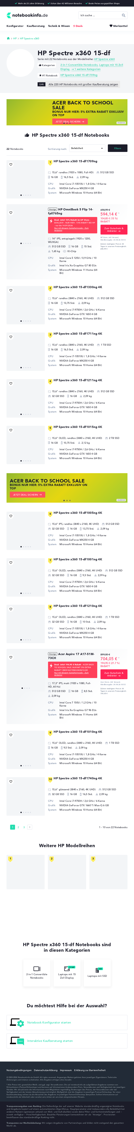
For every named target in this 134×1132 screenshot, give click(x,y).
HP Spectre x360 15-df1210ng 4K (78, 606)
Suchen (123, 15)
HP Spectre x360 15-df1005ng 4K (78, 513)
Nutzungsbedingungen (19, 1070)
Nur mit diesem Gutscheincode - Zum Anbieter (71, 229)
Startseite (8, 38)
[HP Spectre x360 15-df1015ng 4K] (26, 445)
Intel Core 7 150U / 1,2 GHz (75, 702)
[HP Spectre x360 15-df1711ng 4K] (26, 352)
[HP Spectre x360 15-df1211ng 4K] (26, 398)
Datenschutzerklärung (46, 1070)
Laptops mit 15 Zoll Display (67, 976)
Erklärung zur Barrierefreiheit (89, 1070)
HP (15, 38)
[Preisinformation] (119, 213)
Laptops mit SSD (97, 975)
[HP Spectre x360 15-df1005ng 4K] (26, 531)
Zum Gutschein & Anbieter (113, 229)
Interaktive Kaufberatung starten (50, 1041)
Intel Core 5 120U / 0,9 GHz (75, 257)
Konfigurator (15, 26)
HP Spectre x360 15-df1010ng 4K (78, 732)
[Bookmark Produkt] (11, 164)
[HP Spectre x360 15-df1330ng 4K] (26, 305)
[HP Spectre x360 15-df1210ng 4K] (26, 624)
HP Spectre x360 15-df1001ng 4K (78, 559)
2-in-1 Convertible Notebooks (79, 65)
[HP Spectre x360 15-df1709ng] (26, 179)
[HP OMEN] (108, 872)
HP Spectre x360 (29, 38)
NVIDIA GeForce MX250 (73, 188)
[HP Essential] (67, 872)
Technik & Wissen (59, 26)
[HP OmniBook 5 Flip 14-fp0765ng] (26, 227)
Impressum (66, 1070)
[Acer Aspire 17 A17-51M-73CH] (26, 672)
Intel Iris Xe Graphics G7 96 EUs (78, 710)
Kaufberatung (36, 26)
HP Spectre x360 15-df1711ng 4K (78, 333)
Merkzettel (120, 26)
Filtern (117, 148)
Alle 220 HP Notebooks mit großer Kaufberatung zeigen (83, 84)
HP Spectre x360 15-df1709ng (79, 75)
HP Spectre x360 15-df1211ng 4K (78, 380)
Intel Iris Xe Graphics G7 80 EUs (78, 265)
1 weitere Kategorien (87, 69)
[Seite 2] (29, 827)
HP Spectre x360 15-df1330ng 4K (78, 287)
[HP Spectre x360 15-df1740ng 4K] (26, 796)
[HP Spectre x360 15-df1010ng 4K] (26, 750)
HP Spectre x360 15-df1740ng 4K (78, 778)
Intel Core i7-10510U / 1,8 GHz (77, 183)
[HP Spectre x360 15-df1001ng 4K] (26, 577)
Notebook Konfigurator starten (49, 1022)
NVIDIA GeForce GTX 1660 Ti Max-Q (80, 805)
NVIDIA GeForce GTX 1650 (75, 314)
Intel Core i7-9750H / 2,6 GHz (76, 309)
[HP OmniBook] (26, 872)
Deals (79, 26)
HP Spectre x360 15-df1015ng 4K (78, 427)
